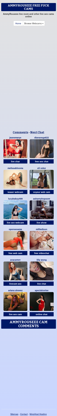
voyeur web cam (41, 191)
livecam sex (15, 283)
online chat (41, 314)
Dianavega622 (41, 137)
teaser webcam (15, 191)
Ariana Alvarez (15, 290)
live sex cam (15, 314)
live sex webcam (15, 222)
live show (42, 222)
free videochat (41, 253)
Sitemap (14, 414)
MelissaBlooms (15, 168)
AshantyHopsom (41, 198)
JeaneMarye (15, 137)
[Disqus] (28, 367)
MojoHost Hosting (38, 414)
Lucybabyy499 (15, 198)
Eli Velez (41, 168)
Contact (24, 414)
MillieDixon (41, 229)
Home (18, 23)
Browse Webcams (33, 23)
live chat (15, 161)
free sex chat (41, 161)
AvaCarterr (15, 259)
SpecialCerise (41, 290)
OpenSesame (15, 229)
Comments (20, 132)
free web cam (15, 253)
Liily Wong (42, 259)
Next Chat (37, 132)
